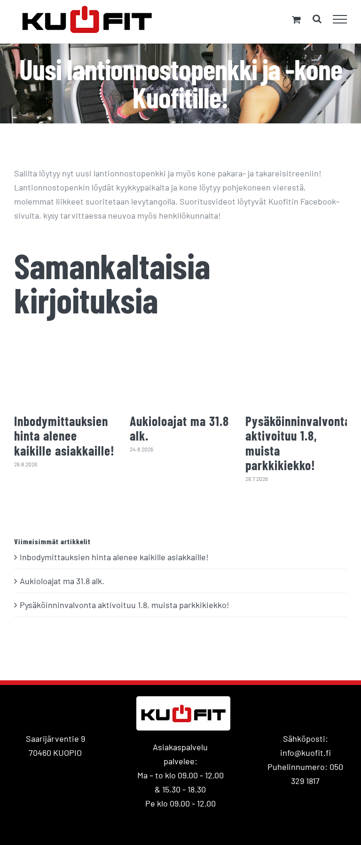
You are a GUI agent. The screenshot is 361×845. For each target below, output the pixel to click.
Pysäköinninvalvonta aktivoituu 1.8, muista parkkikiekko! (298, 443)
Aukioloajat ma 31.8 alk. (179, 428)
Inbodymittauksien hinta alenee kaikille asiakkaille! (64, 435)
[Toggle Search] (317, 18)
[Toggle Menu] (340, 19)
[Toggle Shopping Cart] (296, 19)
